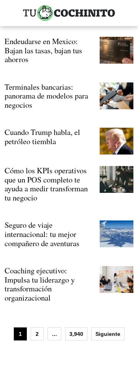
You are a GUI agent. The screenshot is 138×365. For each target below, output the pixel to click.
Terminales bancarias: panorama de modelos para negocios (46, 95)
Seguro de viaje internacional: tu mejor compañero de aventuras (42, 233)
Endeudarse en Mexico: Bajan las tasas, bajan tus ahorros (43, 50)
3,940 (76, 334)
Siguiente (107, 334)
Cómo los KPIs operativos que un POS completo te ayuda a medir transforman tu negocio (46, 184)
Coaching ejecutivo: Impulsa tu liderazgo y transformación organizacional (40, 284)
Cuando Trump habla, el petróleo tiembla (42, 136)
